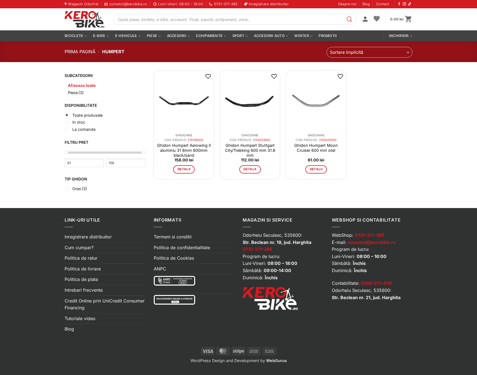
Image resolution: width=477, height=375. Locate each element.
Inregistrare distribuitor (88, 237)
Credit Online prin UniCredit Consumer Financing (105, 304)
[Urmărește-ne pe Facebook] (399, 4)
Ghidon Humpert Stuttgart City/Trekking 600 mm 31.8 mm (250, 150)
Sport (238, 36)
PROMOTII (328, 36)
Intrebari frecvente (84, 290)
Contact (382, 4)
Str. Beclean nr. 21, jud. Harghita (366, 297)
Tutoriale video (80, 318)
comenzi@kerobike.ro (372, 242)
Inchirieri (399, 36)
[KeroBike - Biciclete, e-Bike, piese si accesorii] (84, 19)
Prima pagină (80, 51)
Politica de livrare (83, 269)
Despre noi (347, 4)
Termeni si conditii (173, 237)
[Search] (349, 19)
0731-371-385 (369, 235)
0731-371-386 (257, 249)
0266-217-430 (376, 283)
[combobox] (369, 52)
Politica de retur (81, 258)
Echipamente (209, 36)
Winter (301, 36)
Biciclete (74, 36)
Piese (152, 36)
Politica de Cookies (174, 258)
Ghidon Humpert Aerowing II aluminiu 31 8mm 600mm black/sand (184, 150)
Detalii (183, 169)
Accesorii (176, 36)
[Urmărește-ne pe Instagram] (404, 4)
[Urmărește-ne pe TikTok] (409, 4)
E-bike (99, 36)
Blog (366, 4)
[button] (365, 19)
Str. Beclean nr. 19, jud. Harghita (277, 242)
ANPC (160, 269)
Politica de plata (81, 279)
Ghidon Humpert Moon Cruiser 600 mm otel (316, 148)
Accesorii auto (269, 36)
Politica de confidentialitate (182, 247)
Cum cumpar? (79, 247)
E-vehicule (126, 36)
